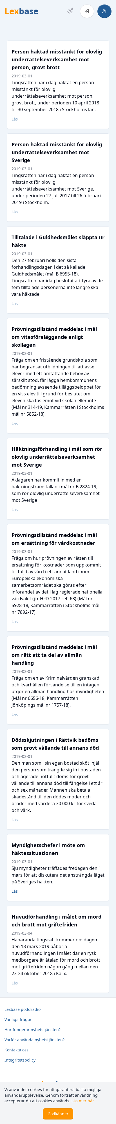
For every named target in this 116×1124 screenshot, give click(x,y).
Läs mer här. (83, 1100)
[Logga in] (87, 11)
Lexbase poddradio (23, 1009)
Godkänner (58, 1113)
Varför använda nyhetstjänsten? (34, 1039)
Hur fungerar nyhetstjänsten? (33, 1029)
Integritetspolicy (20, 1060)
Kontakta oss (16, 1050)
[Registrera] (104, 11)
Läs (15, 119)
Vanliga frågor (18, 1019)
